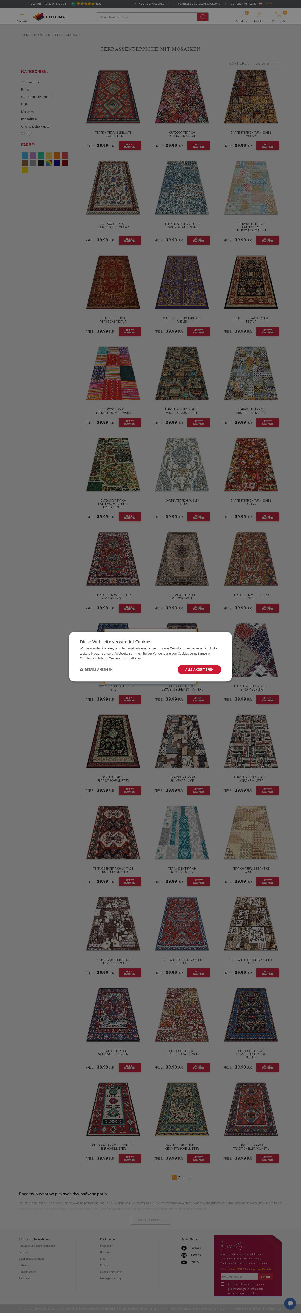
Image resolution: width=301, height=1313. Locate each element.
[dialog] (150, 656)
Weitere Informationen (125, 658)
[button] (96, 669)
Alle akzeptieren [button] (199, 669)
